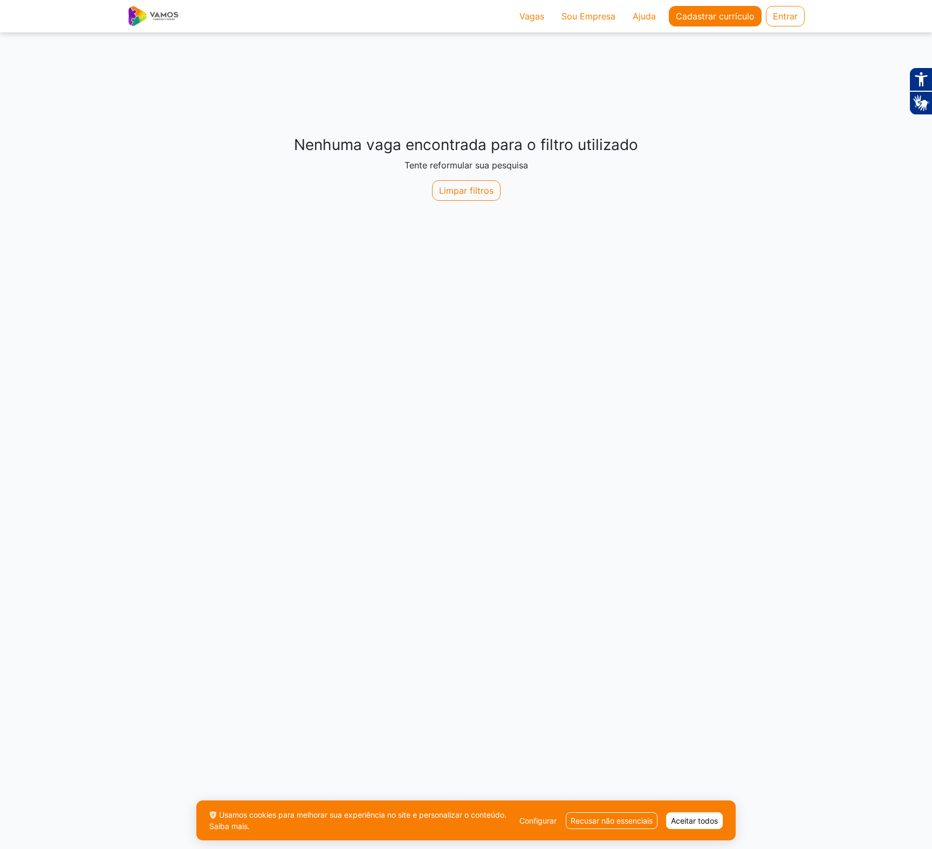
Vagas (531, 16)
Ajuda (644, 16)
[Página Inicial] (152, 16)
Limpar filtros (466, 190)
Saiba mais (228, 826)
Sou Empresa (588, 16)
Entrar (785, 16)
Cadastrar (715, 16)
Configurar (538, 820)
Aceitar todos (694, 820)
